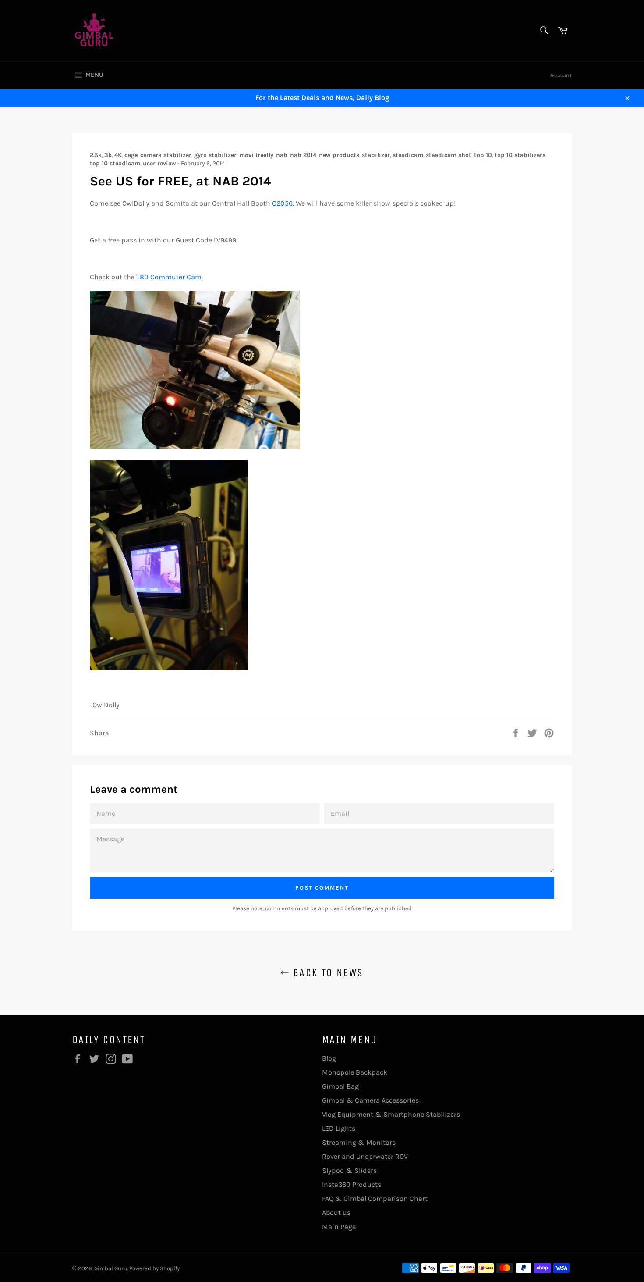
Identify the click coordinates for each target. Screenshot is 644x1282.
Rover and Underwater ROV (365, 1156)
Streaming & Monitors (359, 1142)
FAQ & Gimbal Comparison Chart (375, 1198)
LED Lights (338, 1128)
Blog (329, 1058)
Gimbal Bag (340, 1086)
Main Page (339, 1226)
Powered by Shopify (154, 1268)
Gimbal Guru (110, 1268)
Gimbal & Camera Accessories (370, 1100)
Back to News (326, 972)
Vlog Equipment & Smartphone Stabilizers (391, 1114)
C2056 (282, 203)
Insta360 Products (351, 1184)
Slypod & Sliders (349, 1170)
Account (561, 75)
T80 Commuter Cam (169, 277)
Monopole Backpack (354, 1072)
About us (336, 1212)
